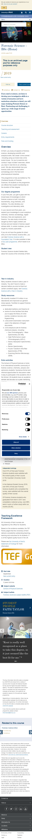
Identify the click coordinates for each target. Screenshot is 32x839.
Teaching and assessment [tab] (10, 129)
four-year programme (10, 242)
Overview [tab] (4, 121)
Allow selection (16, 448)
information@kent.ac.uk (9, 712)
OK (4, 7)
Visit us (8, 84)
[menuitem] (6, 809)
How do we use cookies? (10, 4)
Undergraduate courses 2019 (14, 16)
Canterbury (6, 90)
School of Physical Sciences (13, 588)
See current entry (6, 77)
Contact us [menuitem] (4, 835)
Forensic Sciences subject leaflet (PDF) (16, 595)
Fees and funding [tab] (7, 141)
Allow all (16, 442)
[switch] (27, 419)
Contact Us (16, 90)
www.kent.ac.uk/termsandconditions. (18, 754)
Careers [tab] (4, 133)
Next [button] (30, 631)
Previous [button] (2, 631)
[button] (16, 19)
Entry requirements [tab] (7, 137)
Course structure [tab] (7, 125)
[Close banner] (29, 384)
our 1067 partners (12, 392)
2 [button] (16, 661)
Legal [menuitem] (2, 837)
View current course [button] (25, 84)
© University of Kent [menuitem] (6, 832)
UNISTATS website (8, 705)
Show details (23, 436)
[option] (16, 631)
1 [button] (15, 661)
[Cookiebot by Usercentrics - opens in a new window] (19, 384)
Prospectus (26, 90)
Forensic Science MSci (16, 731)
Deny (16, 453)
